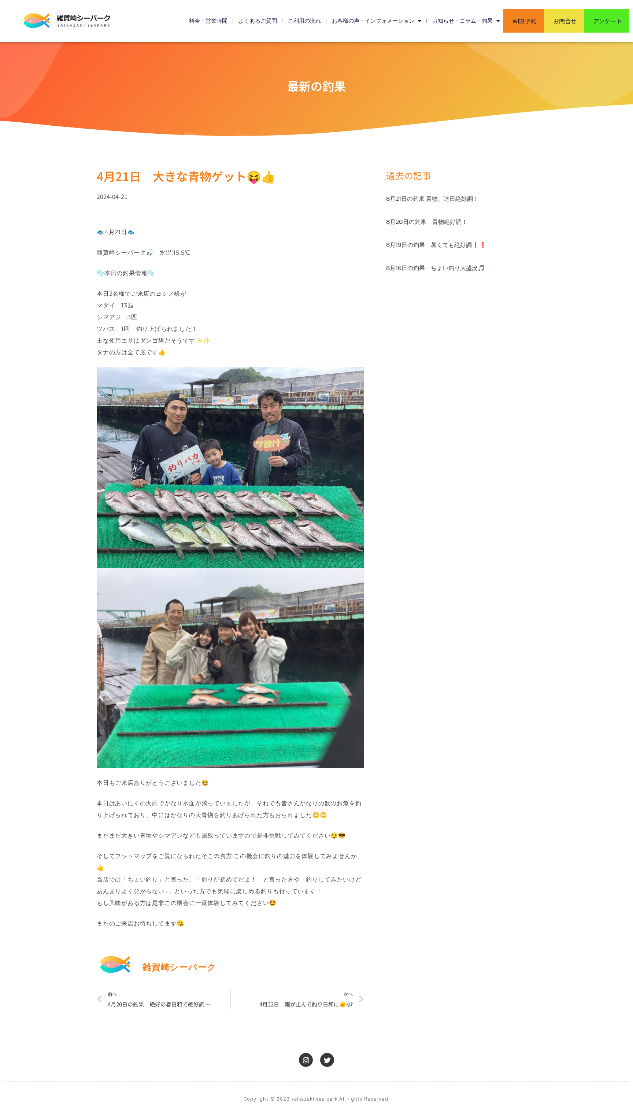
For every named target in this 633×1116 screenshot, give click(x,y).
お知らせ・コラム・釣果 (462, 20)
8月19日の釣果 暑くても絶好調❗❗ (436, 244)
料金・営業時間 (208, 20)
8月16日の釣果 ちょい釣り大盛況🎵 (435, 268)
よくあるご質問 (257, 20)
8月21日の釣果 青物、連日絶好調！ (432, 198)
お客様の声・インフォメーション (373, 20)
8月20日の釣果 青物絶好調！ (426, 221)
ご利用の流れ (304, 20)
